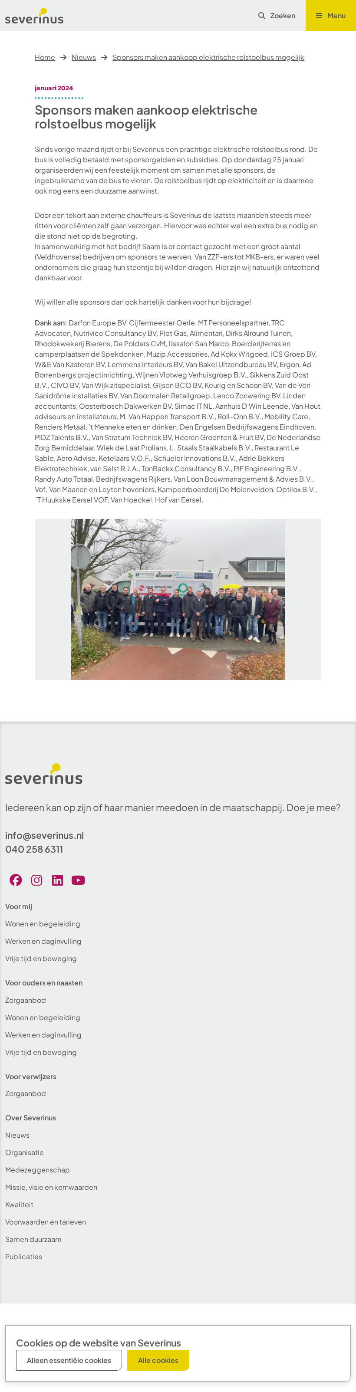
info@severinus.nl (44, 835)
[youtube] (78, 880)
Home (45, 57)
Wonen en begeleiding (42, 923)
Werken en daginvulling (43, 941)
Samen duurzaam (33, 1239)
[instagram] (36, 880)
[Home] (34, 15)
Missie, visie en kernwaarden (51, 1187)
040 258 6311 (34, 849)
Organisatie (24, 1152)
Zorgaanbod (25, 1000)
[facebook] (15, 880)
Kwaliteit (19, 1204)
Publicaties (23, 1256)
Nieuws (84, 57)
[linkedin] (57, 880)
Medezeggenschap (37, 1169)
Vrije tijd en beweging (41, 958)
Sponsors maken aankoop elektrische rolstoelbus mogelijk (208, 57)
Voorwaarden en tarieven (45, 1221)
